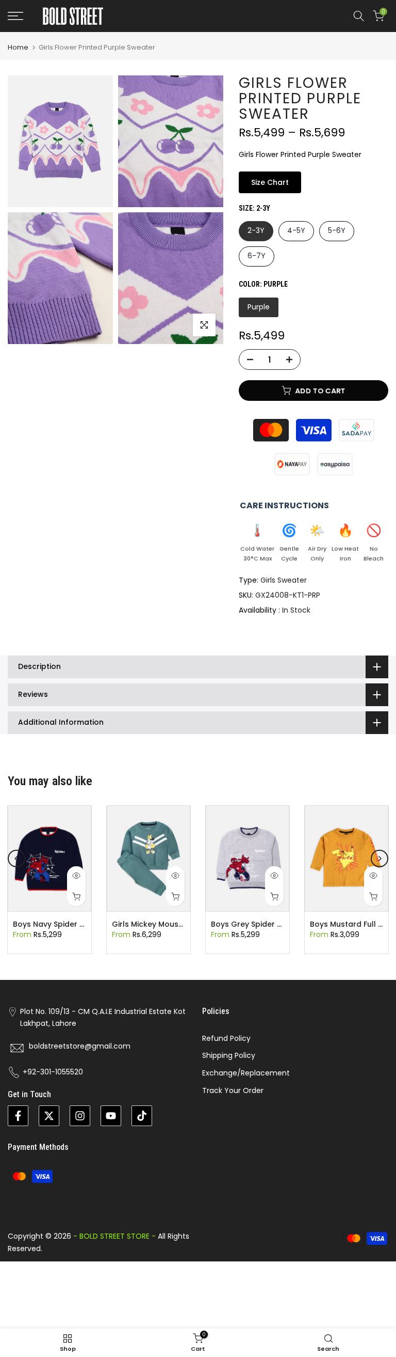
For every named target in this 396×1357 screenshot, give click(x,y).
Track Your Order (232, 1090)
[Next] (379, 858)
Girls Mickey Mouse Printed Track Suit (181, 924)
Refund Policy (226, 1038)
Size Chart (270, 182)
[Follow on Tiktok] (141, 1115)
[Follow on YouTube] (111, 1115)
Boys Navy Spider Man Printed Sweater (85, 924)
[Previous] (16, 858)
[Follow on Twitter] (49, 1115)
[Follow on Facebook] (18, 1115)
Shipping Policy (228, 1055)
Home (18, 47)
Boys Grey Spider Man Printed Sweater (282, 924)
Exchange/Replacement (246, 1073)
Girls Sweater (283, 580)
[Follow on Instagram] (80, 1115)
